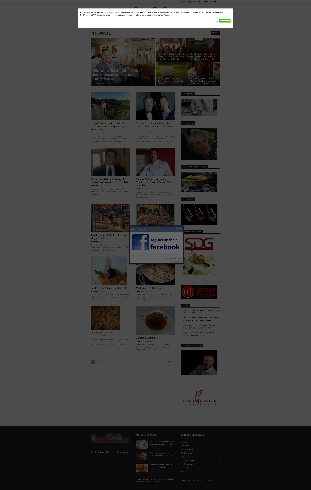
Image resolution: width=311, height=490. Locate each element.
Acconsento (225, 21)
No (217, 21)
